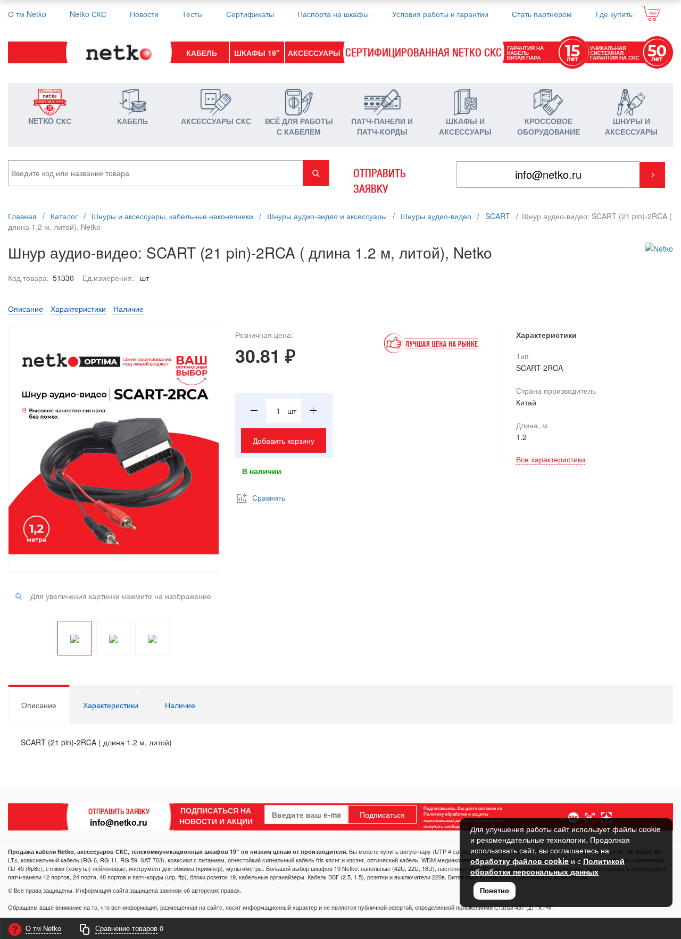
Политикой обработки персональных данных (547, 866)
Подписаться (382, 814)
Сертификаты (250, 14)
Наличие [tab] (180, 705)
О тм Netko (27, 14)
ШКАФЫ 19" (257, 52)
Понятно (494, 890)
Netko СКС (88, 14)
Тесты (192, 14)
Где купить (614, 14)
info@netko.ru (118, 822)
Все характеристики (550, 459)
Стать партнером (542, 14)
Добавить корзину (283, 440)
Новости (144, 14)
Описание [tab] (38, 705)
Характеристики (78, 308)
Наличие (128, 308)
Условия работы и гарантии (440, 14)
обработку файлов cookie (519, 860)
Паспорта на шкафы (333, 14)
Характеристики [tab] (110, 705)
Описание (25, 308)
